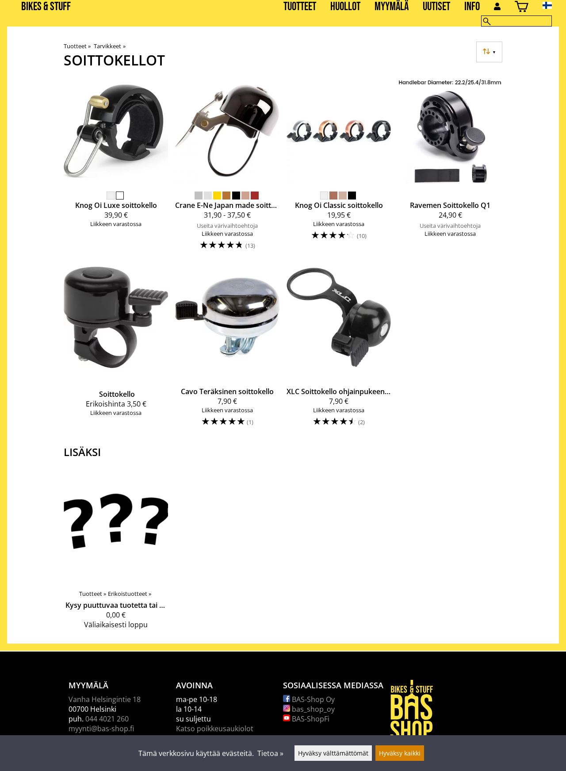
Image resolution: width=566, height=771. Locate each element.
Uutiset (436, 7)
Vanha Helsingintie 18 (105, 699)
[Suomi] (554, 5)
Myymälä (392, 7)
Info (472, 7)
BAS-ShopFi (309, 719)
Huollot (345, 7)
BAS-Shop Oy (312, 699)
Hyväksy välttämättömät (333, 753)
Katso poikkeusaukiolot (214, 728)
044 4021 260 (107, 719)
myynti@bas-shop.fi (101, 728)
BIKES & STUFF (46, 7)
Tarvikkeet (109, 46)
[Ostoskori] (521, 7)
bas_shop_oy (312, 709)
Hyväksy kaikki (400, 753)
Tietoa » (270, 753)
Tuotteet (299, 7)
